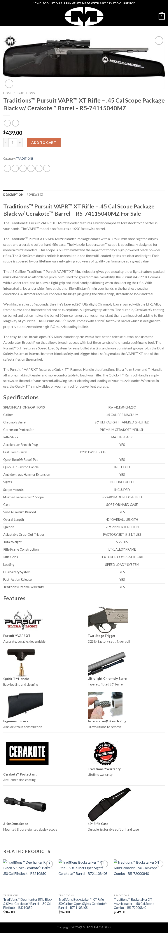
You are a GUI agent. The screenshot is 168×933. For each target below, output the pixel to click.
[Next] (164, 890)
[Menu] (6, 16)
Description (13, 194)
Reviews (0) (34, 194)
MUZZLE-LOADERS (97, 927)
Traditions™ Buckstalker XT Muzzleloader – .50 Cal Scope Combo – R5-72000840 (134, 903)
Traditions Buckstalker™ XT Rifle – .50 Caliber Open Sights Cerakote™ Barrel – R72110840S (82, 903)
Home (7, 93)
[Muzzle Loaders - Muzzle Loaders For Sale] (84, 16)
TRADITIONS (25, 93)
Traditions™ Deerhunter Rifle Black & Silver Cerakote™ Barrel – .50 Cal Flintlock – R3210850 (27, 903)
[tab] (13, 194)
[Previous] (3, 890)
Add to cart (43, 142)
